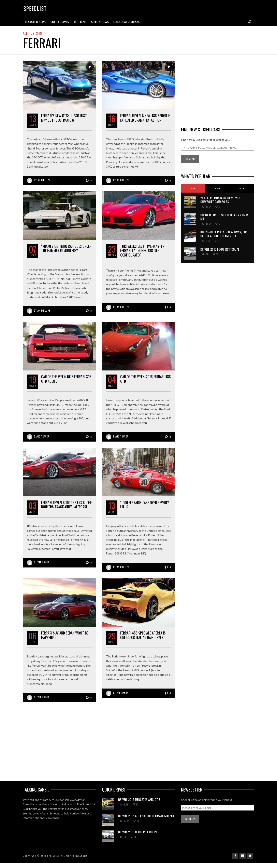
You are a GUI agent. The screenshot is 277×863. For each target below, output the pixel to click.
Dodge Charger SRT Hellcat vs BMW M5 (224, 217)
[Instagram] (242, 856)
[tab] (193, 188)
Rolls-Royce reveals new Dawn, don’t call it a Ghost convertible (225, 234)
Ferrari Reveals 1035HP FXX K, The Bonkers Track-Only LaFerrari (66, 505)
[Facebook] (235, 856)
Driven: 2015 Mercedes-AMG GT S (139, 799)
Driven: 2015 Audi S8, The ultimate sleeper (146, 815)
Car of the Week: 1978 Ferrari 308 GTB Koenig (66, 379)
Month (217, 188)
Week (193, 188)
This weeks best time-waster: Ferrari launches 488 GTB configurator (142, 251)
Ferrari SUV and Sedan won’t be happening (64, 635)
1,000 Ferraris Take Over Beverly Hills (144, 505)
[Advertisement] (217, 89)
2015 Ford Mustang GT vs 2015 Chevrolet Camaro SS (220, 200)
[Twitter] (250, 856)
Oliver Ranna (41, 562)
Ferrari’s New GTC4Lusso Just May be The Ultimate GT (64, 118)
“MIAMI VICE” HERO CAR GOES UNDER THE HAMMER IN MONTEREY (66, 248)
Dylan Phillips (42, 180)
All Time (241, 188)
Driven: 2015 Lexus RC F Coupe (219, 249)
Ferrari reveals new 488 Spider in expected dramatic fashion (145, 118)
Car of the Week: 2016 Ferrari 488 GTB (145, 379)
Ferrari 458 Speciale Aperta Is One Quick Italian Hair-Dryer (143, 635)
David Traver (41, 436)
